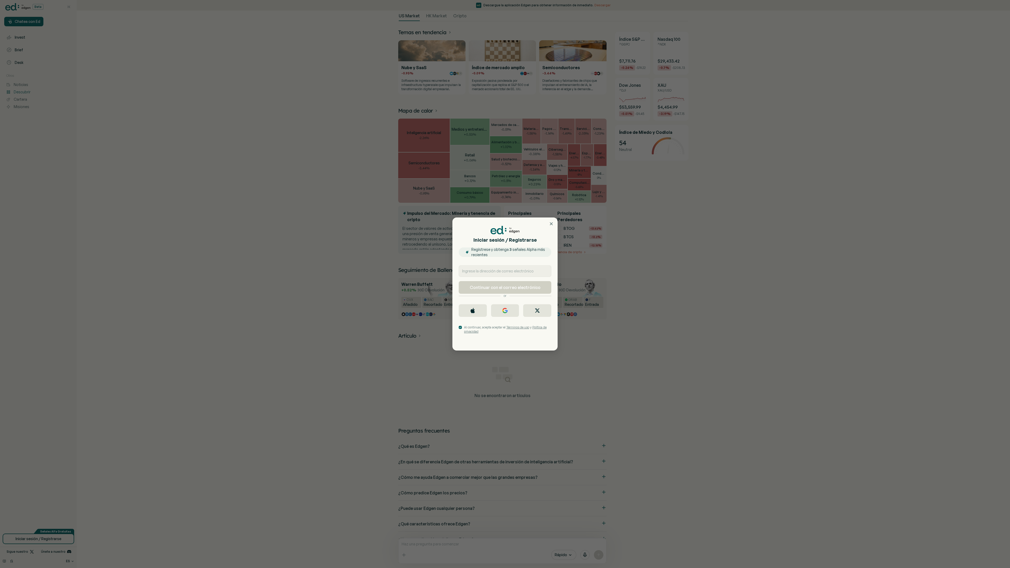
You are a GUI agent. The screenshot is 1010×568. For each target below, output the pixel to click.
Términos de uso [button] (517, 327)
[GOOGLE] (505, 310)
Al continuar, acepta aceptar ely (505, 329)
